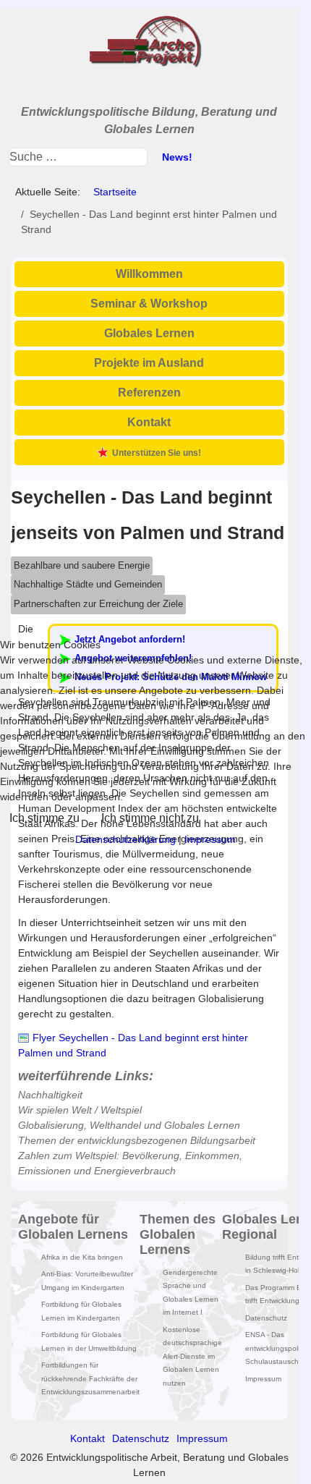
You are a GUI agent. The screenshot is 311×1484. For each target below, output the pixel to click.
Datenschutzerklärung (125, 839)
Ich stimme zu (44, 818)
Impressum (210, 839)
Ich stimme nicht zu (150, 818)
